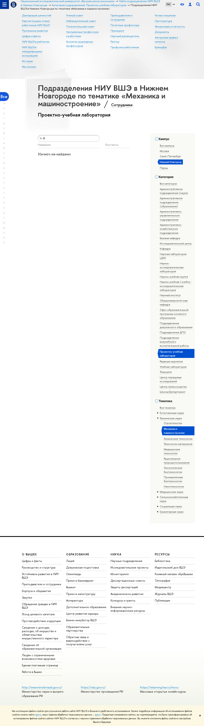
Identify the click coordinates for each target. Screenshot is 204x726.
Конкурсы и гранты (123, 600)
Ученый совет (74, 15)
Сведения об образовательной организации (41, 646)
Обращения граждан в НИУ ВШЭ (39, 605)
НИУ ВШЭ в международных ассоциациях (32, 51)
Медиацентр (163, 587)
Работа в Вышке (32, 672)
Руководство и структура (38, 567)
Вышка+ (71, 587)
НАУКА (116, 554)
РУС (169, 4)
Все (4, 96)
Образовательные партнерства (77, 628)
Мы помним (29, 66)
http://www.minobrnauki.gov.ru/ (42, 687)
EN (174, 4)
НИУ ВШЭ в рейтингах (36, 41)
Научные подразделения (126, 561)
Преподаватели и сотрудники (41, 584)
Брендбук (161, 47)
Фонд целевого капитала (38, 614)
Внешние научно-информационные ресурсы (128, 608)
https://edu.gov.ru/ (93, 687)
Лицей (70, 561)
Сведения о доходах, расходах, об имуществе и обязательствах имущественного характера (40, 633)
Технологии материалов (178, 444)
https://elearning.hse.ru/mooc (159, 687)
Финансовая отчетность (170, 26)
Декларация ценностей (36, 15)
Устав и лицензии (165, 15)
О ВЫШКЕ (29, 554)
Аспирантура (74, 600)
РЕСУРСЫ (162, 554)
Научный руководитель (125, 36)
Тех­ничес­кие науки (171, 418)
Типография (162, 580)
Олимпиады (73, 574)
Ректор (115, 41)
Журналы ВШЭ (164, 594)
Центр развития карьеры (82, 613)
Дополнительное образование (86, 607)
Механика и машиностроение (174, 430)
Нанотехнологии (174, 486)
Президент (118, 30)
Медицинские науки (171, 492)
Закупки (27, 597)
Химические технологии (178, 438)
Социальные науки (171, 506)
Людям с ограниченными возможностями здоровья (38, 657)
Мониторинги (120, 574)
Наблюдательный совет (81, 21)
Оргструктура (163, 21)
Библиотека (162, 561)
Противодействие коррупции (41, 621)
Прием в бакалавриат (80, 580)
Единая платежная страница (40, 665)
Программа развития (35, 30)
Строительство (173, 423)
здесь (38, 714)
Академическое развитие (127, 594)
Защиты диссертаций (124, 587)
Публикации (162, 600)
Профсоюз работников (125, 47)
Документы (162, 32)
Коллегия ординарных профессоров (79, 44)
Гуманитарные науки (171, 511)
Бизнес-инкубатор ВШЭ (81, 620)
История (27, 61)
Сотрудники (121, 104)
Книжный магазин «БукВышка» (174, 574)
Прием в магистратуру (80, 594)
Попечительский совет (80, 26)
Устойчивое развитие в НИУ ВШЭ (40, 575)
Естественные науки (172, 413)
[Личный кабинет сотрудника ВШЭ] (190, 4)
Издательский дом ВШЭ (170, 567)
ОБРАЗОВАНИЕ (77, 554)
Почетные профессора (125, 25)
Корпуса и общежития (36, 591)
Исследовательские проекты (129, 567)
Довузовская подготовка (82, 567)
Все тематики (168, 407)
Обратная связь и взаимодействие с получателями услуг (79, 640)
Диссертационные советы (128, 580)
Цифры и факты (31, 36)
